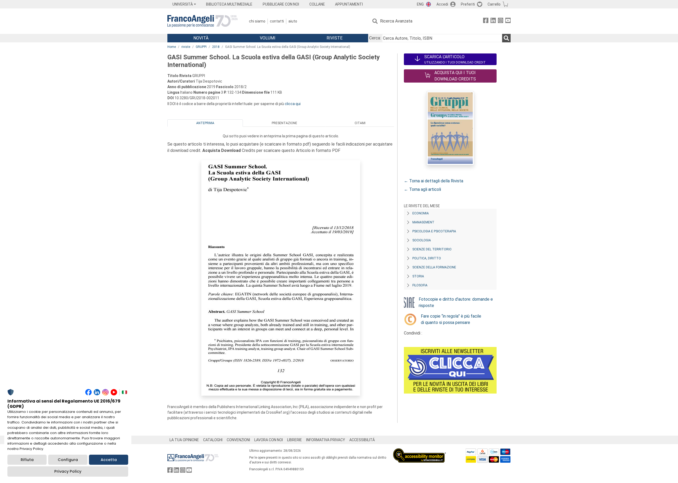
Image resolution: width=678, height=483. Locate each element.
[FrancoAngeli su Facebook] (485, 21)
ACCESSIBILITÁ (362, 440)
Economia (420, 213)
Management (423, 222)
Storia (418, 276)
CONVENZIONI (238, 440)
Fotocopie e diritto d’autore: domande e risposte (456, 302)
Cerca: (375, 37)
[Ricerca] (506, 38)
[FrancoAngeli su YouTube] (508, 21)
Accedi (442, 4)
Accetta (109, 459)
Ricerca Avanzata (396, 21)
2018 (216, 47)
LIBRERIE (294, 440)
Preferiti (468, 4)
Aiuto (292, 21)
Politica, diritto (426, 258)
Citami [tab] (360, 123)
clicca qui (293, 104)
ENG (420, 4)
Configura (68, 459)
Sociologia (421, 240)
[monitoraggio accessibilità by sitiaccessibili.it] (419, 451)
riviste (185, 47)
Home (171, 47)
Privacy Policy (67, 471)
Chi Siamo (257, 21)
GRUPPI (201, 47)
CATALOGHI (212, 440)
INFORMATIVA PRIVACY (325, 440)
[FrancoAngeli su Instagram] (500, 21)
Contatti (277, 21)
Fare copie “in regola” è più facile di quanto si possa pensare (451, 319)
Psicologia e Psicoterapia (434, 231)
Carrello (494, 4)
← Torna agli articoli (422, 189)
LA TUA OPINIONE (184, 440)
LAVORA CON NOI (268, 440)
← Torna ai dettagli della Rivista (433, 180)
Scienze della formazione (434, 267)
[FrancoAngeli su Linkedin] (493, 21)
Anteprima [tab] (205, 123)
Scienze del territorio (432, 249)
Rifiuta (27, 459)
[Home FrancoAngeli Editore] (202, 21)
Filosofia (419, 285)
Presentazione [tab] (284, 123)
